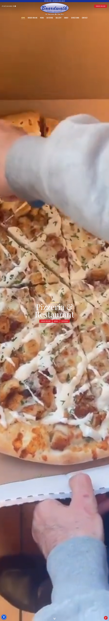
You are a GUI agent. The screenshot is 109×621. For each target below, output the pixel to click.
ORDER (100, 6)
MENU (56, 321)
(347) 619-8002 (7, 6)
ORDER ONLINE (46, 321)
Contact (85, 17)
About (66, 17)
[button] (4, 617)
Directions (75, 17)
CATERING (65, 321)
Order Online (32, 17)
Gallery (58, 17)
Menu (42, 17)
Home (23, 17)
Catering (50, 17)
